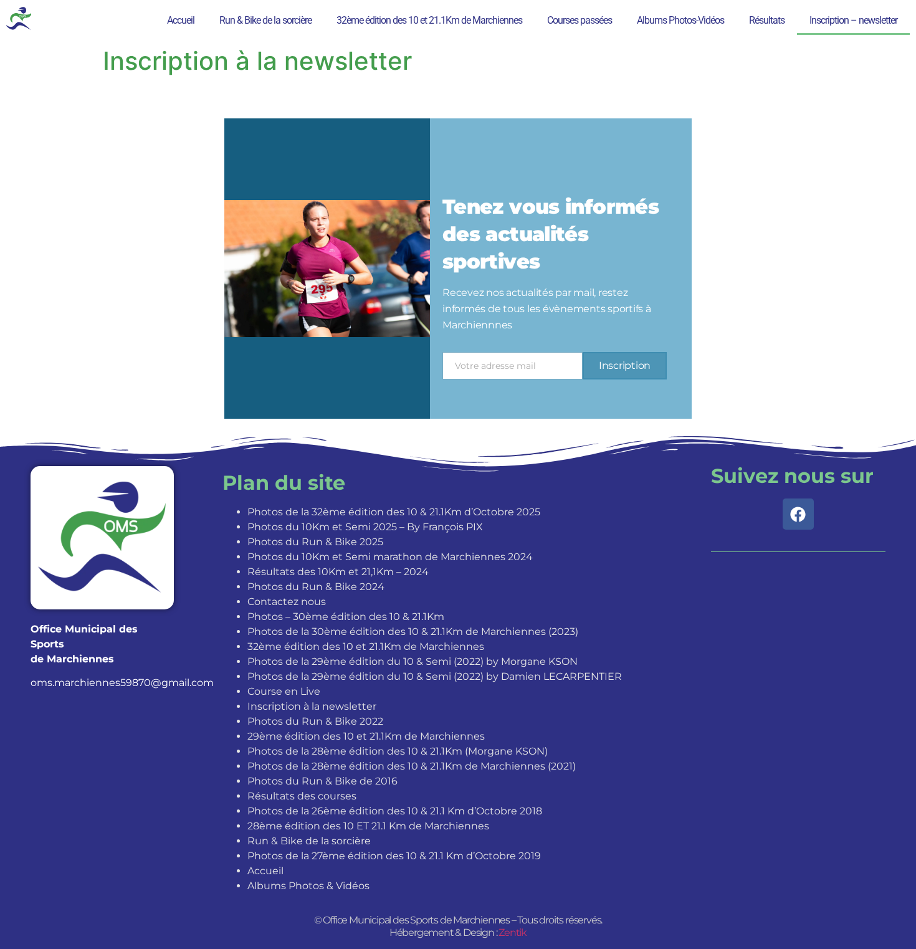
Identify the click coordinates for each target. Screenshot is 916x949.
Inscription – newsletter (853, 20)
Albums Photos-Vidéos (680, 20)
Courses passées (579, 20)
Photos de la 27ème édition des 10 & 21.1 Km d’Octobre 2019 (394, 856)
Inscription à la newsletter (311, 706)
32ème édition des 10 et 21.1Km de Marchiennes (429, 20)
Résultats (767, 20)
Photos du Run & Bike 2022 (315, 721)
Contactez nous (286, 602)
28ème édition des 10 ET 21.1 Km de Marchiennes (368, 826)
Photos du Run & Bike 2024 (315, 587)
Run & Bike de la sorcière (265, 20)
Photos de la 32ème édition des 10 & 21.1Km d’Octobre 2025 (393, 512)
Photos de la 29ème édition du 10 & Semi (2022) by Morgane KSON (412, 661)
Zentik (513, 932)
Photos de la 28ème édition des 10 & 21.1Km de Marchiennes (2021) (411, 766)
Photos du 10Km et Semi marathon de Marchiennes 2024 (390, 557)
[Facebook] (798, 514)
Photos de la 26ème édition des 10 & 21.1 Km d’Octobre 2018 (394, 811)
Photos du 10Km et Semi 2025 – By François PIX (365, 527)
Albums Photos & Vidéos (308, 886)
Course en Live (283, 691)
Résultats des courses (301, 796)
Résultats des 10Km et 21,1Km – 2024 (338, 572)
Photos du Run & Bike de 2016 (322, 781)
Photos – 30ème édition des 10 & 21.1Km (345, 616)
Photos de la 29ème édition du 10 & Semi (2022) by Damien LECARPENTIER (434, 676)
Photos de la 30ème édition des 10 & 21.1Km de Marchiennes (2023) (412, 631)
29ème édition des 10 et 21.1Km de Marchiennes (366, 736)
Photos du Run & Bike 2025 (315, 542)
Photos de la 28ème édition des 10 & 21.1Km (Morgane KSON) (397, 751)
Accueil (180, 20)
